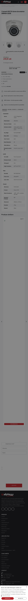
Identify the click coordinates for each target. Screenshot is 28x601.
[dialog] (14, 593)
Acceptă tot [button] (7, 598)
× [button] (26, 586)
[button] (14, 596)
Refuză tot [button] (20, 598)
